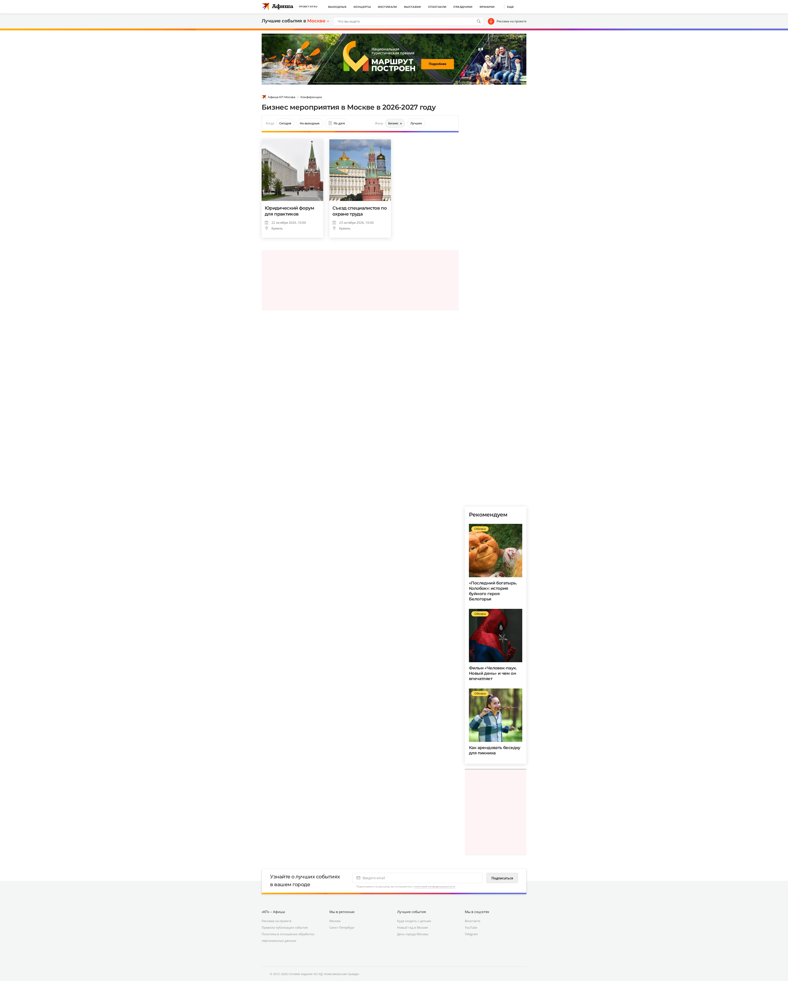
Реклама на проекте (511, 21)
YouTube (471, 927)
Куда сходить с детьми (414, 921)
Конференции (311, 97)
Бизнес (393, 123)
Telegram (471, 934)
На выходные (310, 123)
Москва (334, 921)
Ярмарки (487, 6)
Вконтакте (472, 921)
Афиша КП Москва (281, 97)
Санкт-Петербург (341, 927)
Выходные (337, 6)
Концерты (362, 6)
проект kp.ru (308, 6)
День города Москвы (412, 934)
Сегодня (285, 123)
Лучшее (416, 123)
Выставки (412, 6)
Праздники (463, 6)
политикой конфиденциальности (434, 886)
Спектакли (437, 6)
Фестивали (387, 6)
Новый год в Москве (412, 927)
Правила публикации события (285, 927)
